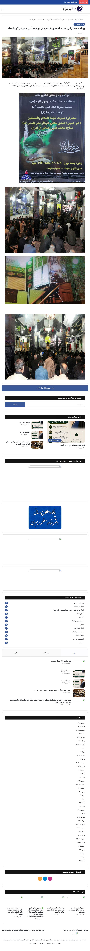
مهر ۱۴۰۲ (82, 777)
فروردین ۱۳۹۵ (81, 842)
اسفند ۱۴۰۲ (81, 770)
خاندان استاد (80, 635)
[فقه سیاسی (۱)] (37, 435)
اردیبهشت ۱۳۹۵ (80, 839)
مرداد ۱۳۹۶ (81, 821)
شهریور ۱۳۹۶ (81, 817)
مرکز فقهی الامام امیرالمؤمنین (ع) (42, 940)
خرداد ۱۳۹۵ (81, 835)
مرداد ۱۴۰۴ (81, 741)
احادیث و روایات (78, 639)
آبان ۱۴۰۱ (82, 802)
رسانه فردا (65, 930)
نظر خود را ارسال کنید (45, 388)
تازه (74, 653)
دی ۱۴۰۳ (82, 748)
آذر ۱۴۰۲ (82, 773)
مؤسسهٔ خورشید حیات (60, 940)
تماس (30, 943)
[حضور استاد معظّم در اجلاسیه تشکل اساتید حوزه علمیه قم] (37, 445)
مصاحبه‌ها (42, 943)
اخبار (82, 624)
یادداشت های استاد (78, 621)
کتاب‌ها (81, 617)
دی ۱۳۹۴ (82, 853)
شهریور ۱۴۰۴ (81, 737)
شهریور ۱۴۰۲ (81, 781)
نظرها (16, 653)
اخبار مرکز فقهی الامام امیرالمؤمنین (68, 610)
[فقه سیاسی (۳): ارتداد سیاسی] (79, 664)
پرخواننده (46, 653)
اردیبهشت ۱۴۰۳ (80, 763)
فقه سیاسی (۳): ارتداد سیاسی (72, 445)
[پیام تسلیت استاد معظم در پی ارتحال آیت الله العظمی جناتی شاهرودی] (55, 901)
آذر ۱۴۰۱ (82, 799)
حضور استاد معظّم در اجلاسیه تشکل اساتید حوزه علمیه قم (60, 2)
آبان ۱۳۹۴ (82, 860)
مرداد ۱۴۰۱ (81, 813)
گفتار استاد (80, 614)
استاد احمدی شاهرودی (75, 940)
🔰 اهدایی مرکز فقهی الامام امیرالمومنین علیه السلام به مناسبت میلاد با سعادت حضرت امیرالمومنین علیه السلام (35, 912)
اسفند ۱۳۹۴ (81, 846)
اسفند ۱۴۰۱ (81, 788)
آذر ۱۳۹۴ (82, 857)
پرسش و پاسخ (79, 603)
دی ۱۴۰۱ (82, 795)
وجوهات (35, 943)
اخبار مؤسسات (75, 19)
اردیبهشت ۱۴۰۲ (80, 784)
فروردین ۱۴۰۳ (81, 766)
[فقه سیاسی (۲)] (37, 425)
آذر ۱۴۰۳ (82, 752)
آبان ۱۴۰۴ (82, 734)
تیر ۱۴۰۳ (82, 759)
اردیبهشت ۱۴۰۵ (80, 730)
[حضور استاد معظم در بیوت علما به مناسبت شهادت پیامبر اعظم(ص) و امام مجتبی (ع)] (14, 901)
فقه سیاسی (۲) (25, 422)
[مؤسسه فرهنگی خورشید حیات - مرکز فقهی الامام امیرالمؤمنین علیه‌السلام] (72, 9)
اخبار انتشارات (79, 628)
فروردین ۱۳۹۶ (81, 828)
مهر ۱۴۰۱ (82, 806)
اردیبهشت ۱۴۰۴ (80, 744)
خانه (82, 19)
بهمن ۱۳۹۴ (81, 850)
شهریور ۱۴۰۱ (81, 810)
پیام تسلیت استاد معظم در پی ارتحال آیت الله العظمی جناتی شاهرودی (55, 910)
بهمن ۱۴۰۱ (81, 792)
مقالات (81, 643)
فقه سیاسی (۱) (25, 432)
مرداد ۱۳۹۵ (81, 831)
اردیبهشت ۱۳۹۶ (80, 824)
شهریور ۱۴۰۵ (81, 723)
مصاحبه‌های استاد (78, 632)
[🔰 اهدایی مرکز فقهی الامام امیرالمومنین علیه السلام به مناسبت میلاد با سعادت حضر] (34, 901)
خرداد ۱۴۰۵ (81, 726)
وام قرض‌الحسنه (26, 940)
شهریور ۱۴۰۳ (81, 755)
